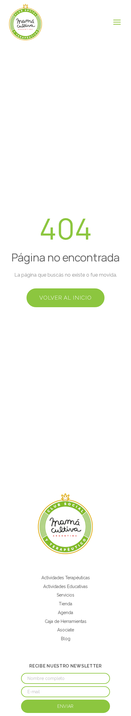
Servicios (65, 595)
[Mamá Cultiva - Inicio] (25, 22)
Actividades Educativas (65, 586)
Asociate (65, 629)
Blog (65, 638)
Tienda (65, 603)
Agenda (65, 612)
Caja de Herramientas (66, 621)
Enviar (65, 706)
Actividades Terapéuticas (65, 577)
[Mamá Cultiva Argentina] (65, 523)
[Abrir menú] (117, 22)
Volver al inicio (65, 297)
